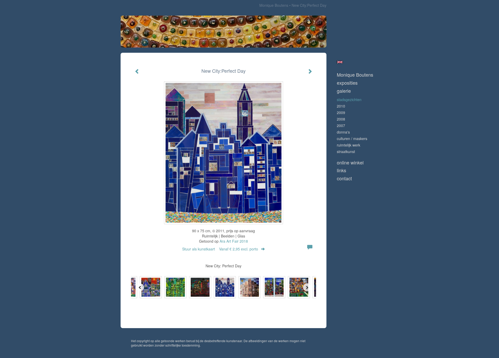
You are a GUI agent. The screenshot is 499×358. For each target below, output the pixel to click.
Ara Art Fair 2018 (234, 241)
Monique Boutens (273, 5)
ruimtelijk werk (348, 145)
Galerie (344, 91)
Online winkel (350, 162)
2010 (341, 106)
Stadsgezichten (349, 99)
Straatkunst (346, 151)
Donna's (343, 132)
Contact (344, 178)
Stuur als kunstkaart (220, 248)
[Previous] (140, 287)
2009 (341, 112)
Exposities (347, 82)
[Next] (307, 287)
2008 (341, 119)
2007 (341, 125)
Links (341, 170)
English (340, 62)
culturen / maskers (352, 138)
